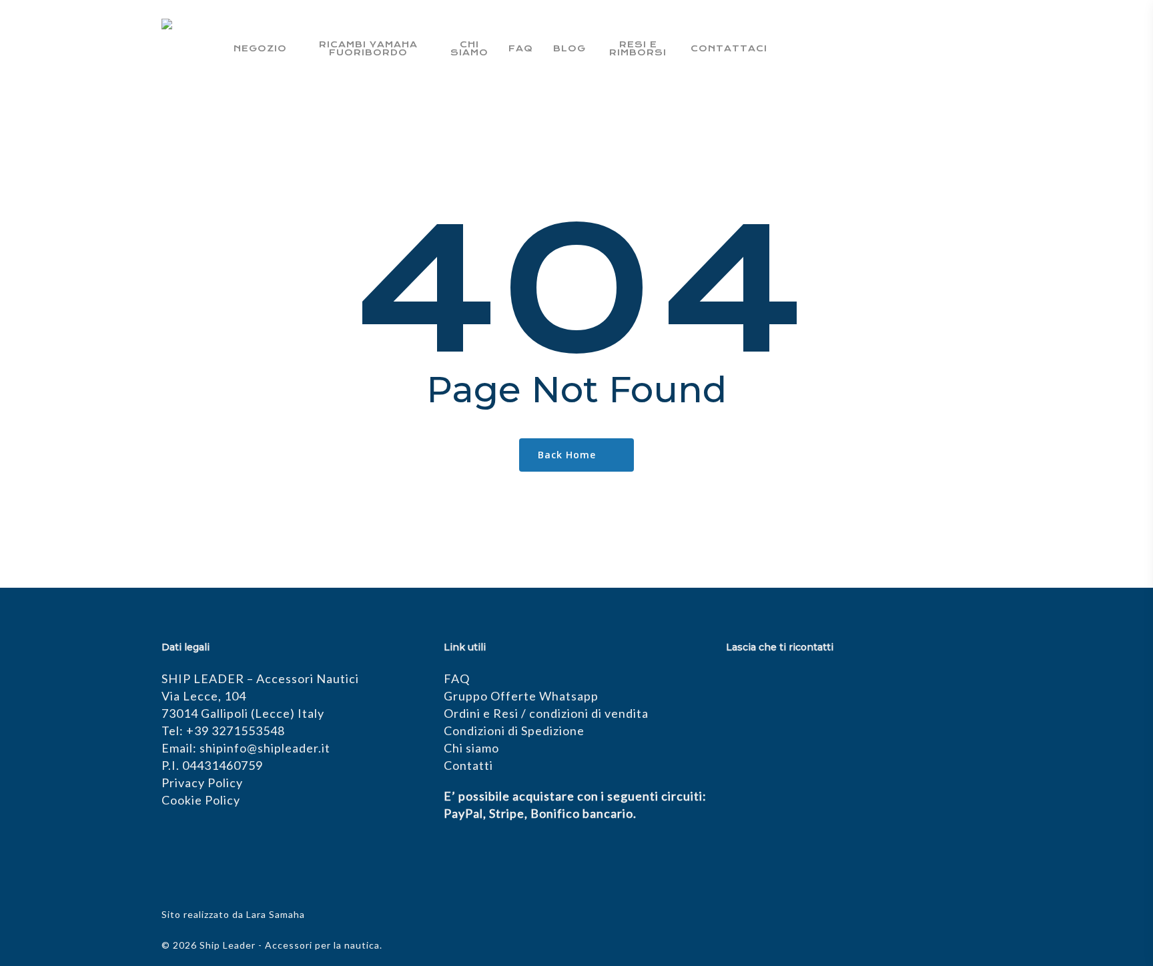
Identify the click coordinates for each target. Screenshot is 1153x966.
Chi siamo (471, 748)
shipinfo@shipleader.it (265, 748)
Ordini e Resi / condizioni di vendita (546, 713)
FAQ (457, 678)
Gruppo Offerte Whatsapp (521, 695)
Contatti (468, 765)
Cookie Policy (200, 800)
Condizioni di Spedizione (514, 730)
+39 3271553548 (235, 730)
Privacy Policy (202, 782)
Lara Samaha (275, 914)
